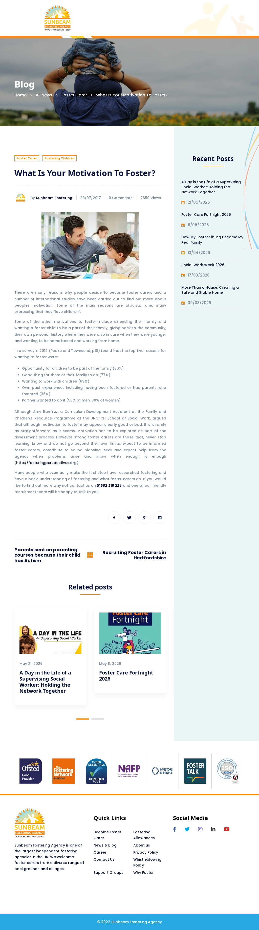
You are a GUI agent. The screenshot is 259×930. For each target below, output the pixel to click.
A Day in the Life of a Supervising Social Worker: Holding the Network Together (45, 681)
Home (20, 95)
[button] (82, 719)
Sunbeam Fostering (54, 197)
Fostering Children (60, 158)
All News (44, 95)
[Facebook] (114, 517)
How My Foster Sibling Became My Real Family (212, 240)
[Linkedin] (160, 517)
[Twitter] (129, 517)
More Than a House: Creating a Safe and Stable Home (210, 290)
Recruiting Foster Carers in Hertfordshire (134, 555)
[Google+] (144, 517)
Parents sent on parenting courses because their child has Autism (47, 555)
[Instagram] (200, 829)
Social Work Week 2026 (202, 264)
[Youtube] (226, 829)
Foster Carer (74, 95)
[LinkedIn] (213, 829)
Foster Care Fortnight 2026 (126, 675)
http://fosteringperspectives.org (46, 462)
